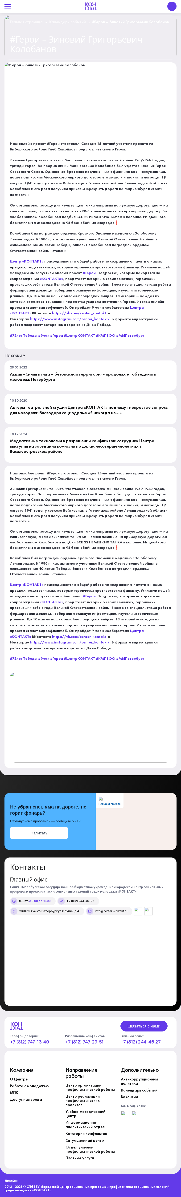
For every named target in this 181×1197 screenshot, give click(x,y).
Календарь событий (67, 22)
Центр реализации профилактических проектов (83, 1101)
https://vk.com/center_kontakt (79, 313)
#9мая (43, 336)
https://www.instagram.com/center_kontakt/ (70, 319)
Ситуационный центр (85, 1141)
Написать (39, 833)
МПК (14, 1093)
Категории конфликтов (86, 1134)
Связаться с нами (144, 1026)
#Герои (89, 273)
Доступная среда (26, 1100)
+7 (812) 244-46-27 (140, 1042)
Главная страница (26, 22)
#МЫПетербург (130, 336)
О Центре (19, 1079)
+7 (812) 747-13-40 (29, 1042)
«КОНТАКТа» (51, 279)
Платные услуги (80, 1158)
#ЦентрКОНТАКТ (79, 336)
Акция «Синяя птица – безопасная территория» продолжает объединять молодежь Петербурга (83, 377)
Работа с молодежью (29, 1086)
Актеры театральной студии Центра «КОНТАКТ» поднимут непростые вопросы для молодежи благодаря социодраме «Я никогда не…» (89, 410)
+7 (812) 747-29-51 (84, 1042)
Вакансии (129, 1097)
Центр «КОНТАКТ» (26, 261)
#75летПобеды (23, 336)
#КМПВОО (105, 336)
